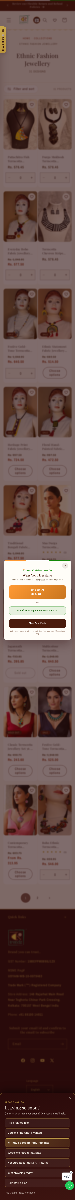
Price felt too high (19, 1122)
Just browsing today (20, 1172)
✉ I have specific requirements (28, 1142)
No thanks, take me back (20, 1192)
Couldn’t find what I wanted (25, 1132)
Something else (17, 1182)
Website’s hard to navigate (24, 1152)
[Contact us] (69, 1185)
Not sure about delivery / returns (28, 1162)
